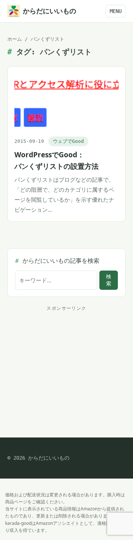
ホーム (14, 39)
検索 (108, 280)
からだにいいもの (49, 11)
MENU (116, 11)
